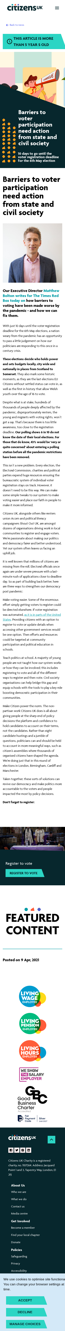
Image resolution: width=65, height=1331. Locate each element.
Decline (25, 1312)
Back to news (16, 24)
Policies (16, 1250)
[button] (57, 8)
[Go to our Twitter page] (16, 1150)
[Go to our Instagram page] (22, 1150)
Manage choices (25, 1324)
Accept (25, 1300)
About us (18, 1185)
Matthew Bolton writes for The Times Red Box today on (31, 295)
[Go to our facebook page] (11, 1150)
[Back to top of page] (51, 1139)
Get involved (20, 1221)
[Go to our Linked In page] (28, 1150)
